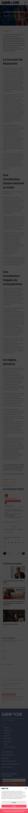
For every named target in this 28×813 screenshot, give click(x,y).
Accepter (14, 802)
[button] (26, 788)
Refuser (14, 806)
